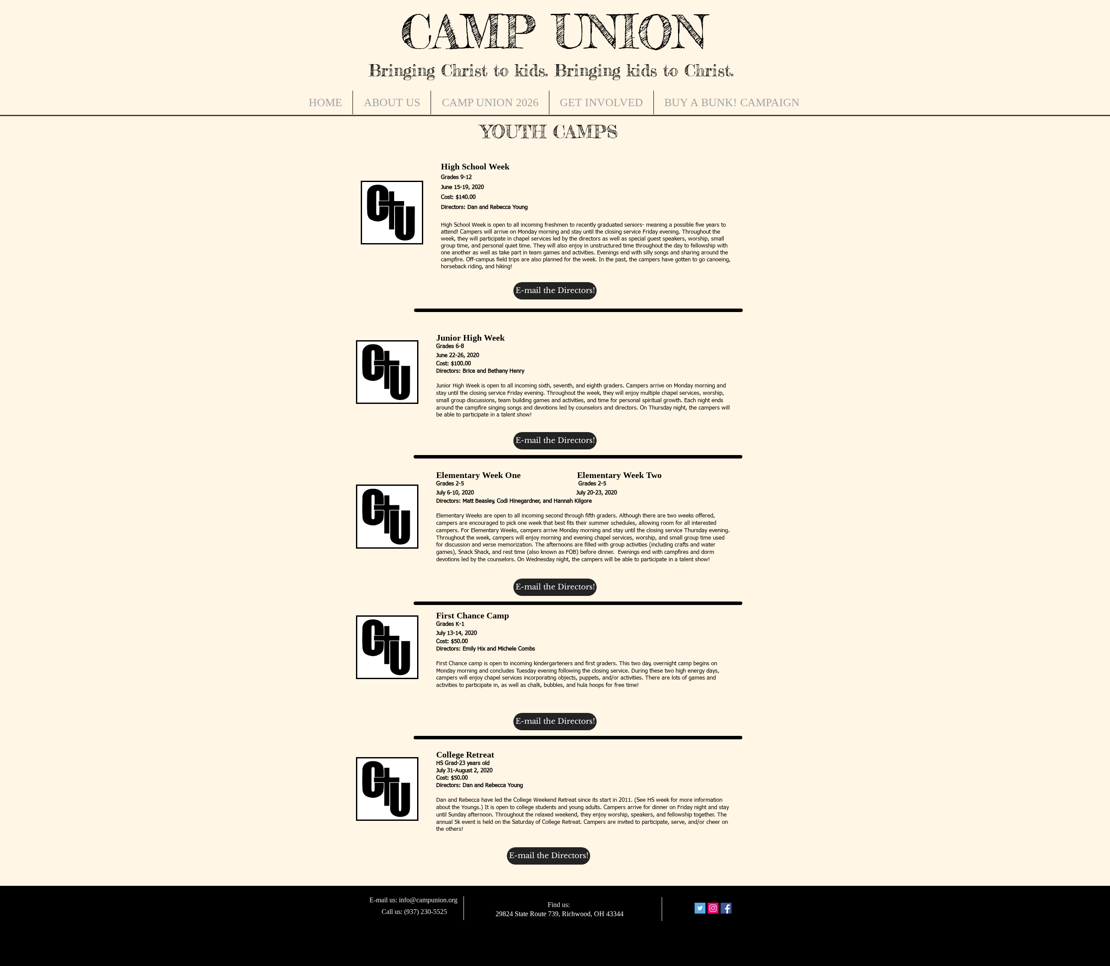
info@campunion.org (428, 900)
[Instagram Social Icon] (713, 908)
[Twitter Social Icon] (700, 908)
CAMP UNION (554, 31)
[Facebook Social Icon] (726, 908)
